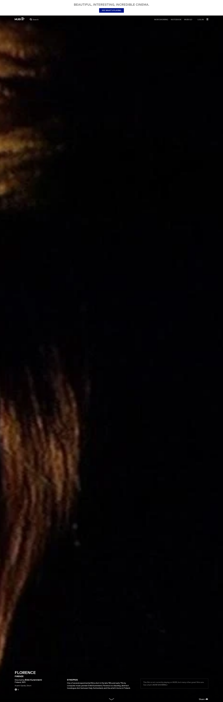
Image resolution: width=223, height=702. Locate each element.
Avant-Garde (20, 685)
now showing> (160, 685)
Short (29, 685)
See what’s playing (111, 10)
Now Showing (161, 19)
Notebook (176, 19)
